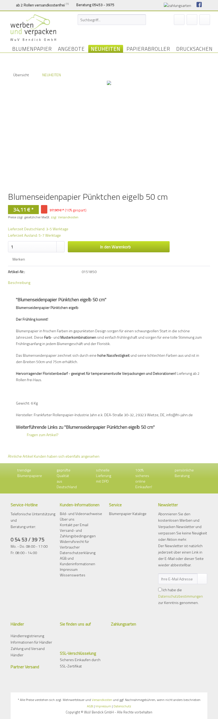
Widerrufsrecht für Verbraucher (74, 544)
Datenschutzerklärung (77, 552)
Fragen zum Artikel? (42, 434)
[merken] (179, 19)
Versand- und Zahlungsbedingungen (78, 533)
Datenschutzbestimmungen (180, 596)
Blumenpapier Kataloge (127, 513)
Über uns (67, 519)
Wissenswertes (72, 575)
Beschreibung (19, 282)
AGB (90, 706)
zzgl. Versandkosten (64, 217)
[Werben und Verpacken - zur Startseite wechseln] (33, 27)
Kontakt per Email (74, 524)
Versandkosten (102, 699)
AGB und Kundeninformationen (77, 561)
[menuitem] (112, 22)
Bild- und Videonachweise (81, 513)
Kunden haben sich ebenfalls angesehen (66, 456)
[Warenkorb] (204, 19)
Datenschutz (122, 706)
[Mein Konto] (192, 19)
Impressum (69, 569)
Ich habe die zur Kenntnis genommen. (180, 596)
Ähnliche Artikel (20, 456)
